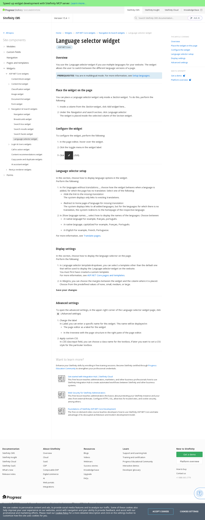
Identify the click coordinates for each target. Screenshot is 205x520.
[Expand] (4, 46)
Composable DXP (51, 470)
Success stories (91, 465)
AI (44, 478)
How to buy (181, 469)
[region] (102, 511)
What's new (7, 470)
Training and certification (134, 457)
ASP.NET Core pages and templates (106, 275)
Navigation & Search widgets (24, 109)
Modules (11, 46)
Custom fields (14, 51)
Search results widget (23, 129)
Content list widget (19, 84)
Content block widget (20, 79)
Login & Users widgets (21, 144)
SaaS (45, 461)
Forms (10, 174)
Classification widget (20, 89)
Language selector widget (25, 139)
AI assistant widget (19, 164)
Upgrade (88, 474)
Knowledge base (91, 470)
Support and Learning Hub (135, 453)
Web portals (48, 482)
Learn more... (78, 3)
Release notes (9, 474)
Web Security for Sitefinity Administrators (86, 392)
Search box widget (22, 124)
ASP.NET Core (64, 47)
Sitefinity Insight (152, 10)
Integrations (48, 486)
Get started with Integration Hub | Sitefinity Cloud (90, 376)
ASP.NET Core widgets (19, 73)
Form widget (16, 104)
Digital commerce (51, 474)
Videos (87, 457)
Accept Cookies (161, 511)
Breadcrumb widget (23, 119)
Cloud (45, 457)
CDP (45, 465)
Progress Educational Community (138, 461)
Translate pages (92, 235)
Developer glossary (132, 470)
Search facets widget (23, 134)
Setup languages (141, 75)
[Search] (136, 18)
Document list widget (20, 99)
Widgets (11, 68)
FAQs (86, 478)
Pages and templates (18, 62)
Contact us (181, 473)
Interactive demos (131, 465)
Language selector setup (71, 171)
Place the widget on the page (74, 90)
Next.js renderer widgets (20, 169)
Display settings (66, 249)
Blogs (86, 453)
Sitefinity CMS (133, 10)
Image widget (17, 94)
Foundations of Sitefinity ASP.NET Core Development (92, 409)
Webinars (88, 461)
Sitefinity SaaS (9, 465)
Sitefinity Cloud (171, 10)
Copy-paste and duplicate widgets (26, 159)
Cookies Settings (189, 511)
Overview (61, 58)
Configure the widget (69, 129)
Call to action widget (20, 149)
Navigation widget (22, 114)
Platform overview (179, 79)
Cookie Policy (62, 512)
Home (58, 33)
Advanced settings (67, 303)
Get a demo (176, 75)
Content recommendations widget (26, 154)
